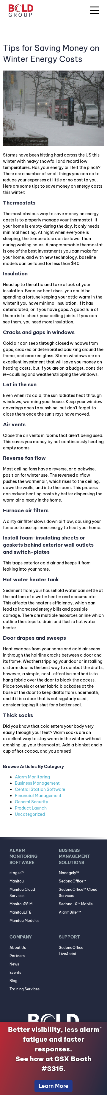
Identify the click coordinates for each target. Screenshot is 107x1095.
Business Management (37, 783)
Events (15, 972)
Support (69, 937)
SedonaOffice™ (72, 881)
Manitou (17, 881)
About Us (18, 947)
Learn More (53, 1086)
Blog (14, 981)
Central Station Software (40, 789)
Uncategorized (30, 814)
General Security (31, 802)
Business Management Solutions (74, 856)
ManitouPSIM (21, 904)
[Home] (21, 11)
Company (21, 937)
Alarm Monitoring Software (23, 856)
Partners (17, 956)
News (14, 964)
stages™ (17, 873)
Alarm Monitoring (32, 777)
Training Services (25, 989)
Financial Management (38, 795)
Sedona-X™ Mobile (76, 904)
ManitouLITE (20, 912)
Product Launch (31, 808)
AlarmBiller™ (70, 912)
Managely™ (69, 873)
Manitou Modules (24, 920)
